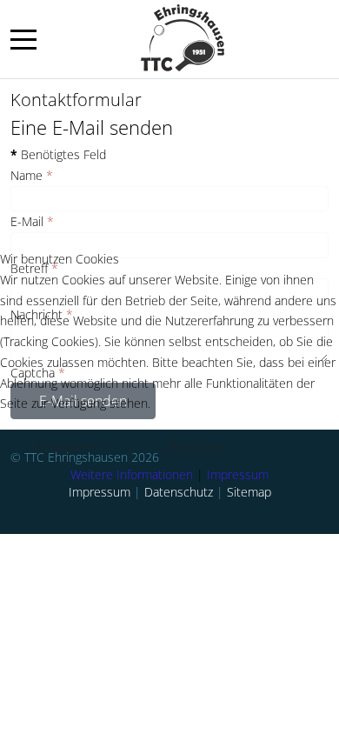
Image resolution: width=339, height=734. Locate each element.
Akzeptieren (66, 446)
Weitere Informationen (131, 474)
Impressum (238, 474)
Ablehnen (194, 446)
